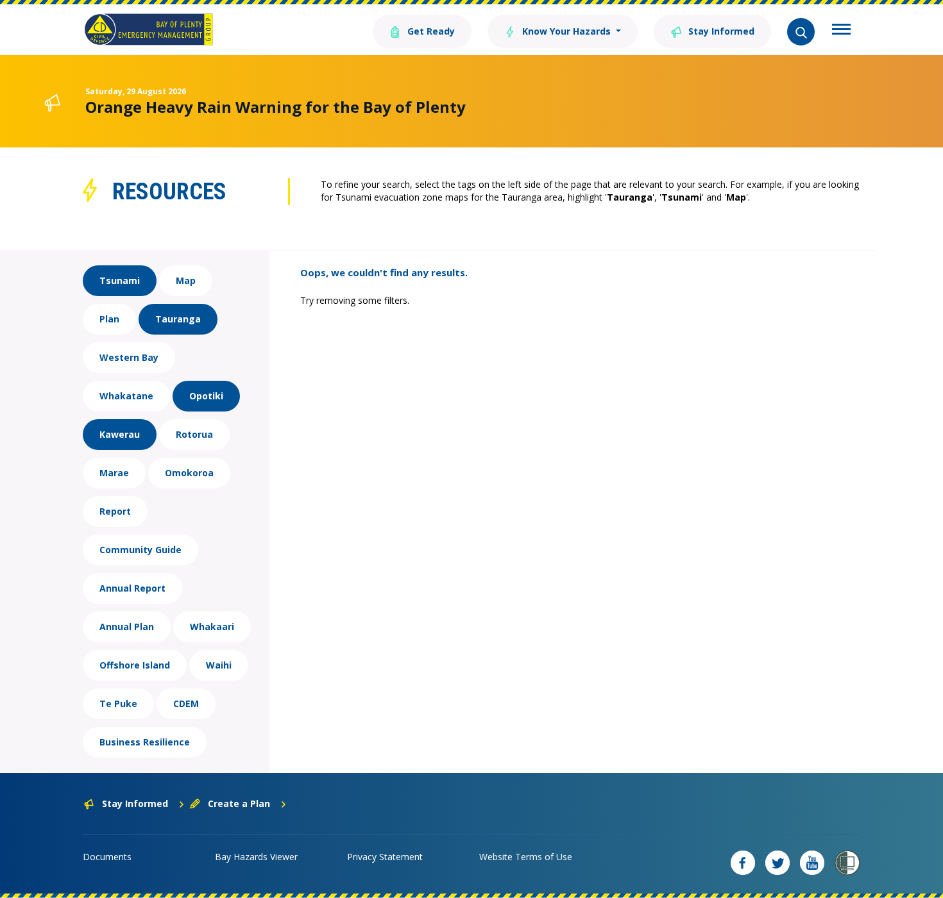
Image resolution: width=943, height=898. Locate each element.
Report (115, 511)
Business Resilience (144, 742)
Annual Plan (126, 626)
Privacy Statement (385, 857)
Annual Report (132, 588)
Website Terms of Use (525, 857)
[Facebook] (743, 863)
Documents (107, 857)
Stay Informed (720, 31)
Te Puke (118, 703)
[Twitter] (777, 863)
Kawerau (119, 434)
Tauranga (178, 319)
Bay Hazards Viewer (256, 857)
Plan (109, 319)
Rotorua (194, 434)
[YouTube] (812, 863)
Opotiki (206, 396)
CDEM (186, 703)
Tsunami (119, 280)
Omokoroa (189, 473)
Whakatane (126, 396)
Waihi (219, 665)
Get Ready (430, 31)
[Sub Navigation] (841, 30)
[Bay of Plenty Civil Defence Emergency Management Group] (148, 29)
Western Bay (128, 357)
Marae (114, 473)
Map (186, 280)
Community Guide (140, 550)
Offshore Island (134, 665)
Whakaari (212, 626)
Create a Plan (239, 803)
